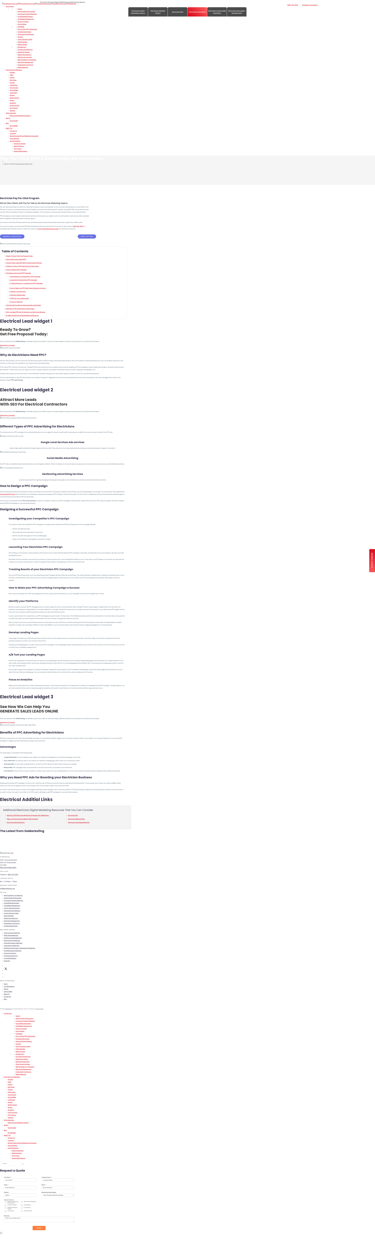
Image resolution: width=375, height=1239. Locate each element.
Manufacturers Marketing (12, 940)
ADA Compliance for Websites (27, 60)
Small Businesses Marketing (12, 951)
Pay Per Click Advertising (12, 908)
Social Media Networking (25, 16)
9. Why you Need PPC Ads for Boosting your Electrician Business (25, 312)
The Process (17, 149)
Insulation (13, 103)
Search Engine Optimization (12, 898)
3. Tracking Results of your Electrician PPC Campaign (26, 283)
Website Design (22, 44)
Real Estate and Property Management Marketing (19, 948)
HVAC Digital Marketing (11, 935)
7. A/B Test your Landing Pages (19, 298)
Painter (12, 77)
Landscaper (13, 93)
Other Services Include (25, 57)
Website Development (25, 55)
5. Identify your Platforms (17, 291)
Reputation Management (25, 62)
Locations (13, 133)
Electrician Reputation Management (236, 12)
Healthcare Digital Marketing (13, 938)
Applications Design (24, 52)
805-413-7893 (78, 226)
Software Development (25, 50)
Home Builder (14, 90)
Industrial (7, 961)
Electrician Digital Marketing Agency (138, 12)
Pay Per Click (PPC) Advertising (27, 29)
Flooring (12, 83)
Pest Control (14, 108)
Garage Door (14, 85)
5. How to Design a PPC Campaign (16, 270)
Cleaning (12, 110)
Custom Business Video (25, 39)
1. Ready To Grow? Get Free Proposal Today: (19, 256)
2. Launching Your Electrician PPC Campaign (23, 280)
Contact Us (13, 131)
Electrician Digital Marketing (16, 822)
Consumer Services (10, 953)
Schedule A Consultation (310, 5)
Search (18, 1016)
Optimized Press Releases (26, 34)
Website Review (19, 146)
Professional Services (11, 956)
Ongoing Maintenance (20, 151)
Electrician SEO (177, 12)
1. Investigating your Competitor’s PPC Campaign (24, 276)
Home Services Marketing (14, 70)
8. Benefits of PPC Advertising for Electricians (19, 309)
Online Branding (22, 42)
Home (6, 984)
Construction (14, 88)
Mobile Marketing (23, 67)
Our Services (10, 6)
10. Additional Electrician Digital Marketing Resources (22, 315)
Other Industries (11, 113)
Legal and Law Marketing (11, 946)
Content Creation (23, 22)
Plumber (12, 72)
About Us (7, 994)
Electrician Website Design (158, 12)
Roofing (12, 95)
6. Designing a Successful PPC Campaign (18, 273)
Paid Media (21, 27)
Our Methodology (15, 141)
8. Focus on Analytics (16, 302)
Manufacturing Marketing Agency (20, 116)
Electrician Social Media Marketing (217, 12)
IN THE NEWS (14, 126)
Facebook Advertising (24, 32)
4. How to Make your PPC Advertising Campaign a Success (27, 288)
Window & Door (14, 98)
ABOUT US (9, 128)
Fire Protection (14, 105)
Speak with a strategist (7, 345)
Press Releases (14, 138)
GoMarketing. (8, 1009)
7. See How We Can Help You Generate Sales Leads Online (23, 305)
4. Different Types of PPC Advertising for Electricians (22, 266)
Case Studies (14, 121)
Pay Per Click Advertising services (48, 229)
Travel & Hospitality (10, 958)
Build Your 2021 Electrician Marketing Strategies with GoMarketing (28, 815)
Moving (12, 100)
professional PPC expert (7, 494)
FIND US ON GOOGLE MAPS (8, 868)
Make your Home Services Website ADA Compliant (22, 819)
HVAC (11, 75)
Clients (8, 118)
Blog (7, 123)
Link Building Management (26, 19)
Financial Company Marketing (13, 943)
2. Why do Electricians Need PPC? (15, 259)
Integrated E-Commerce (25, 65)
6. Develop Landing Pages (17, 295)
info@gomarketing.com (7, 888)
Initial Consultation (20, 144)
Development (22, 47)
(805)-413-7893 (292, 5)
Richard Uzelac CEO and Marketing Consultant (24, 136)
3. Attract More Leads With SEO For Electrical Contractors (23, 263)
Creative (20, 37)
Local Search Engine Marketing (13, 900)
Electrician (13, 80)
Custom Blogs (22, 24)
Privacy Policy (40, 1009)
